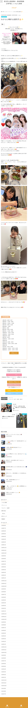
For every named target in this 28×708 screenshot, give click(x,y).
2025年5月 (3, 566)
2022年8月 (3, 658)
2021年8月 (3, 691)
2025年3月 (3, 572)
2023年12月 (3, 613)
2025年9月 (3, 555)
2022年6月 (3, 663)
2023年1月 (3, 644)
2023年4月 (3, 635)
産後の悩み (3, 510)
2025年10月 (3, 553)
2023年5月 (3, 633)
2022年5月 (3, 666)
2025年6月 (3, 564)
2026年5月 (3, 533)
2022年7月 (3, 660)
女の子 (15, 399)
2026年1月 (3, 544)
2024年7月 (3, 594)
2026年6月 (3, 530)
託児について (4, 516)
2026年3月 (3, 539)
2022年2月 (3, 674)
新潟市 (18, 399)
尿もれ (3, 513)
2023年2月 (3, 641)
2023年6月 (3, 630)
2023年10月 (3, 619)
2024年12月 (3, 580)
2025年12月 (3, 547)
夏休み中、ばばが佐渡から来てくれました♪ (15, 460)
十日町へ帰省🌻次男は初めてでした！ (14, 447)
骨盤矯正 (3, 519)
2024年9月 (3, 588)
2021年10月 (3, 685)
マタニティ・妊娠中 (5, 508)
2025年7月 (3, 561)
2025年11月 (3, 550)
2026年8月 (3, 525)
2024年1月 (3, 611)
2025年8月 (3, 558)
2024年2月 (3, 608)
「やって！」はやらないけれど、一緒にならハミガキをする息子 (19, 407)
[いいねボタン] (2, 24)
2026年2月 (3, 542)
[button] (14, 353)
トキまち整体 (4, 502)
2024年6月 (3, 597)
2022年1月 (3, 677)
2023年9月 (3, 622)
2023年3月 (3, 638)
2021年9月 (3, 688)
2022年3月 (3, 671)
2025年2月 (3, 575)
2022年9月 (3, 655)
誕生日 (21, 399)
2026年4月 (3, 536)
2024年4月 (3, 602)
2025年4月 (3, 569)
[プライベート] (6, 407)
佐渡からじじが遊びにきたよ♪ (8, 416)
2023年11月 (3, 616)
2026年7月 (3, 528)
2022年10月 (3, 652)
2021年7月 (3, 693)
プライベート (4, 16)
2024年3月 (3, 605)
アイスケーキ (10, 399)
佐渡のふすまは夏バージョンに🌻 (13, 492)
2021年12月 (3, 680)
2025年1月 (3, 577)
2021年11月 (3, 682)
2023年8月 (3, 624)
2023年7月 (3, 627)
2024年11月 (3, 583)
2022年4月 (3, 669)
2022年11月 (3, 649)
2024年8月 (3, 591)
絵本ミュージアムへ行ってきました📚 (14, 434)
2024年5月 (3, 600)
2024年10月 (3, 586)
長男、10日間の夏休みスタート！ (13, 479)
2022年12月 (3, 647)
